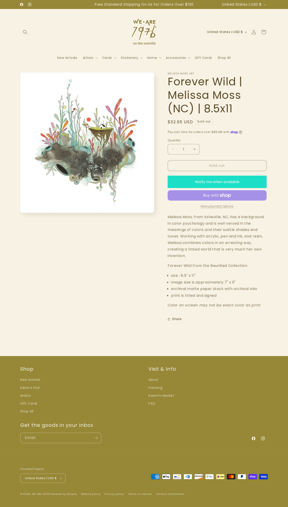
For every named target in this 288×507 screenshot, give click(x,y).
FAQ (151, 403)
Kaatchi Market (161, 395)
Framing (155, 387)
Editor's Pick (30, 387)
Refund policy (90, 494)
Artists (25, 395)
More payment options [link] (217, 206)
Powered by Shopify (63, 494)
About (153, 379)
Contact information (170, 494)
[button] (25, 32)
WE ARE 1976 (40, 494)
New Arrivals (30, 379)
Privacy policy (114, 494)
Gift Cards (29, 403)
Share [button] (177, 319)
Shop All (27, 411)
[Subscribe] (96, 438)
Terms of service (140, 494)
